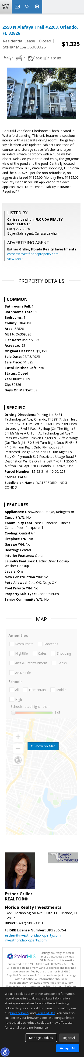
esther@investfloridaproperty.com (33, 254)
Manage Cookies (41, 1038)
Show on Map (45, 746)
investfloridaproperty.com (26, 940)
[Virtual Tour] (37, 7)
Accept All (68, 1048)
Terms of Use (45, 1013)
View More (15, 259)
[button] (5, 1052)
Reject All (69, 1038)
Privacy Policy (19, 1013)
